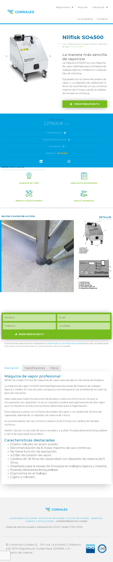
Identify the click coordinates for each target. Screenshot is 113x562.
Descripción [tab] (11, 368)
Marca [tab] (54, 368)
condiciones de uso (53, 343)
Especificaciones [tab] (35, 368)
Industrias (98, 7)
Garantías (97, 518)
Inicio (64, 44)
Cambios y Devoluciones (39, 521)
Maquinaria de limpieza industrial (82, 44)
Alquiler (83, 7)
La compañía (85, 19)
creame (27, 552)
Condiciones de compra (23, 518)
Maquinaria (63, 7)
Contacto (102, 19)
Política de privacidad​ (73, 343)
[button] (41, 161)
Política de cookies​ (78, 518)
